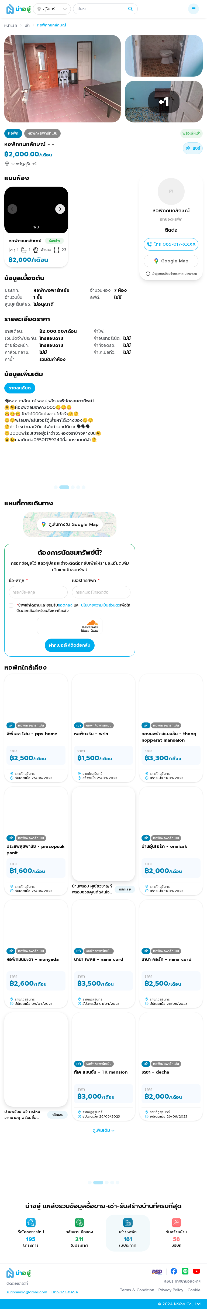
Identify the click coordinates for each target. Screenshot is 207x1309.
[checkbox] (11, 605)
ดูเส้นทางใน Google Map (74, 524)
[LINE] (185, 1272)
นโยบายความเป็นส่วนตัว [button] (100, 605)
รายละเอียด (20, 388)
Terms (94, 630)
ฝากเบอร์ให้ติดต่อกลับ (69, 645)
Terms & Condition (137, 1290)
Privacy (85, 630)
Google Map (174, 261)
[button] (105, 9)
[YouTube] (196, 1272)
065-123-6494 (64, 1292)
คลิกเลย (125, 889)
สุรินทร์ (49, 9)
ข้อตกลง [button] (65, 605)
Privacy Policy (170, 1290)
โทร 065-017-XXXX (175, 244)
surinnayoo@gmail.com (26, 1292)
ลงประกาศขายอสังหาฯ (182, 1281)
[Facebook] (174, 1272)
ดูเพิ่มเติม (101, 1130)
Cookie (194, 1290)
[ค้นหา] (130, 9)
